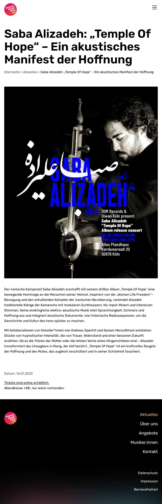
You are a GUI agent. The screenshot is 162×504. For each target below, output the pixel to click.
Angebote (148, 433)
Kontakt (150, 451)
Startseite (12, 72)
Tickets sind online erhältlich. (26, 383)
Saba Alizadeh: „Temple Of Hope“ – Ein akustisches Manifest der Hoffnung (97, 72)
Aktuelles (30, 72)
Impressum (149, 481)
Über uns (149, 423)
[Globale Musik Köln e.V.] (10, 9)
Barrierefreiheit (146, 489)
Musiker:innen (144, 442)
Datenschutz (148, 473)
